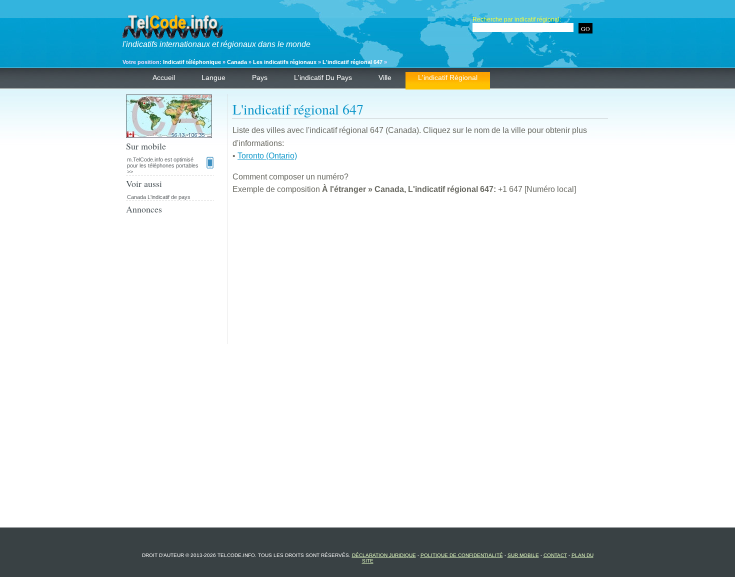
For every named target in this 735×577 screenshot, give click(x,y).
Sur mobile (523, 555)
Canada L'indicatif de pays (158, 197)
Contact (555, 555)
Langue (214, 78)
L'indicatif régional (448, 78)
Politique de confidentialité (461, 555)
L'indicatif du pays (323, 78)
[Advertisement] (420, 274)
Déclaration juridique (384, 555)
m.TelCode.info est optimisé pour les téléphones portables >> (162, 165)
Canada (237, 62)
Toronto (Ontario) (267, 156)
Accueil (163, 78)
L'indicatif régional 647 (352, 62)
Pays (260, 78)
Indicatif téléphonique (192, 62)
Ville (385, 78)
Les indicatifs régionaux (284, 62)
